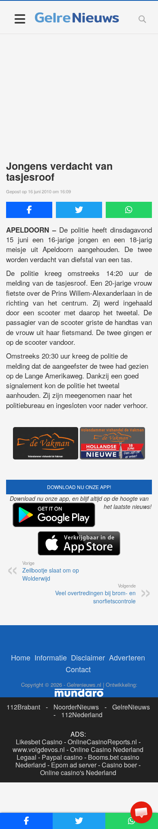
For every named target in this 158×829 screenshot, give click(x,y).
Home (20, 657)
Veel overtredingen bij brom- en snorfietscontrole (95, 593)
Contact (78, 669)
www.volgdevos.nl (39, 749)
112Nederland (81, 714)
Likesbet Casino (39, 741)
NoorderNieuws (76, 706)
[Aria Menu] (19, 18)
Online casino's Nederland (78, 772)
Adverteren (127, 657)
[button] (141, 812)
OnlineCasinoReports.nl (102, 741)
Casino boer (119, 764)
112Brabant (23, 706)
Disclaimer (88, 657)
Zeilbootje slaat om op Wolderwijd (50, 571)
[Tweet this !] (79, 210)
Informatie (50, 657)
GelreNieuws (131, 706)
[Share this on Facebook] (29, 210)
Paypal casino (62, 757)
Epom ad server (73, 764)
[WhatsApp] (129, 210)
